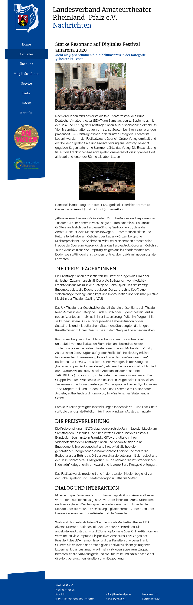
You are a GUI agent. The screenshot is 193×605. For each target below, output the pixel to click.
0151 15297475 (116, 599)
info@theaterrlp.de (118, 594)
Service (26, 83)
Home (26, 44)
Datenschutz (151, 599)
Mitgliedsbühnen (26, 74)
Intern (26, 103)
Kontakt (26, 113)
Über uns (26, 64)
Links (26, 93)
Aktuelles (26, 54)
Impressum (150, 594)
